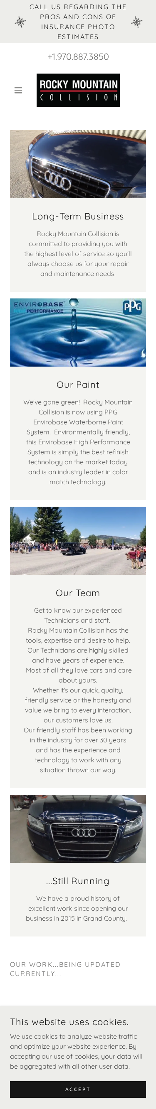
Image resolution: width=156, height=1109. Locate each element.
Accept (78, 1089)
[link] (78, 90)
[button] (20, 90)
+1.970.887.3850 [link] (78, 56)
